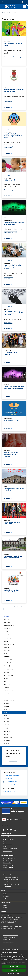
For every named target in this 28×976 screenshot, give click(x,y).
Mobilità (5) (6, 678)
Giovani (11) (7, 666)
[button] (14, 973)
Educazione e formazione (9, 875)
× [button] (26, 952)
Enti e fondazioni (7, 844)
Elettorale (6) (7, 656)
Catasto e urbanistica (8, 865)
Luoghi (5, 905)
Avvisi (8, 39)
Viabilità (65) (7, 740)
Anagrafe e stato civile (9, 858)
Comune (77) (7, 641)
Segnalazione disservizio (9, 937)
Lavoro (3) (6, 672)
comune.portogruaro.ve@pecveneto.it (13, 926)
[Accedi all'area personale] (22, 2)
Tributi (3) (6, 728)
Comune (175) (7, 638)
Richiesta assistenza (8, 942)
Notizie (8, 85)
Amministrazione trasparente (10, 949)
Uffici (4, 841)
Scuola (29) (6, 703)
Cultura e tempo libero (9, 860)
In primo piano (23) (8, 669)
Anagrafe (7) (7, 629)
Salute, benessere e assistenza (11, 884)
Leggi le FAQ (6, 940)
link (6, 963)
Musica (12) (6, 684)
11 (21, 606)
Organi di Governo (8, 837)
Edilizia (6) (6, 653)
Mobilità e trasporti (8, 867)
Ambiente (5, 882)
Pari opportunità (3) (9, 691)
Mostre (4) (6, 681)
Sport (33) (6, 719)
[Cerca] (25, 6)
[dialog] (14, 963)
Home (3, 13)
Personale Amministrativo (10, 848)
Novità (8, 13)
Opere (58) (6, 688)
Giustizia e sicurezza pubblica (10, 877)
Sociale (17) (6, 715)
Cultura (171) (7, 647)
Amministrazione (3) (9, 625)
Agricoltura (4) (7, 619)
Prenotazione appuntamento (10, 935)
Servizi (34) (6, 706)
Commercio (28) (8, 635)
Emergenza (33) (8, 660)
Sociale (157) (7, 712)
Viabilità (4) (6, 743)
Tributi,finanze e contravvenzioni (11, 879)
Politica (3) (6, 694)
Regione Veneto (6, 2)
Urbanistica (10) (8, 737)
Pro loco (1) (6, 697)
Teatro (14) (6, 725)
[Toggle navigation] (3, 6)
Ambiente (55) (7, 622)
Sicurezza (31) (7, 709)
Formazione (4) (7, 663)
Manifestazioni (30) (8, 675)
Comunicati (9, 218)
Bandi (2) (6, 632)
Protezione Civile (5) (9, 700)
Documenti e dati (7, 851)
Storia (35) (6, 722)
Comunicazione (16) (9, 644)
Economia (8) (7, 650)
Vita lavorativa (7, 863)
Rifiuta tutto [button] (14, 970)
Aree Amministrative (8, 839)
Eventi (5, 907)
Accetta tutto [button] (14, 966)
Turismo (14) (7, 731)
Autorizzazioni (7, 886)
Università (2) (7, 734)
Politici (5, 846)
